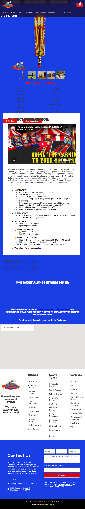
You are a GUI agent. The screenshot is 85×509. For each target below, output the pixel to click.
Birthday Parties (53, 421)
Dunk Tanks (33, 411)
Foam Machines (32, 402)
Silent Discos (33, 397)
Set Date (11, 121)
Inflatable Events (53, 385)
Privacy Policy (64, 485)
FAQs (38, 12)
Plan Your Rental (54, 12)
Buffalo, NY (43, 310)
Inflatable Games (32, 420)
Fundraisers (54, 430)
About (73, 381)
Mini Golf (32, 407)
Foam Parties (55, 390)
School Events (55, 394)
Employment (76, 409)
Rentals (30, 12)
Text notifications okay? (55, 465)
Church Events (55, 426)
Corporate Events (53, 399)
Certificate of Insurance (76, 418)
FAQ (72, 385)
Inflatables (33, 381)
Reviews (74, 389)
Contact (44, 12)
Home (7, 12)
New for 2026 (68, 12)
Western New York (60, 310)
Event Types (17, 12)
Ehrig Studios (49, 504)
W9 (71, 427)
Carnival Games (31, 392)
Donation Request (74, 404)
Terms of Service (51, 487)
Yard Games (33, 429)
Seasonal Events (53, 435)
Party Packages (53, 415)
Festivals (53, 404)
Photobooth (33, 415)
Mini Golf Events (53, 409)
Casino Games (34, 425)
